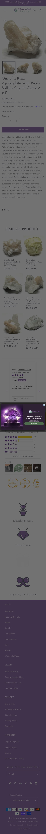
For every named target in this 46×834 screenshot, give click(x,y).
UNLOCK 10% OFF (34, 423)
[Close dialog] (44, 405)
